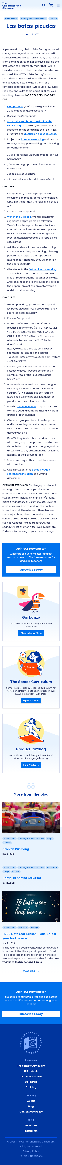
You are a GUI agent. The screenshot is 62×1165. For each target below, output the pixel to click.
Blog (31, 1106)
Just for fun (52, 867)
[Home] (11, 5)
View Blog (29, 971)
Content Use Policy (31, 1111)
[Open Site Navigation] (58, 5)
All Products (31, 1071)
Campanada (15, 106)
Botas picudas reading (43, 269)
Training (31, 1087)
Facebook (31, 1125)
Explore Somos (31, 700)
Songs (50, 838)
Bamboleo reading (32, 139)
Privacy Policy (31, 1151)
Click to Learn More (31, 633)
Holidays (34, 927)
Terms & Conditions (31, 1156)
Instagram (31, 1130)
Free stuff (23, 927)
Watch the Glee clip (19, 217)
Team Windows (26, 406)
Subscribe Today (31, 569)
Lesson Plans (11, 18)
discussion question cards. (40, 134)
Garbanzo (31, 1082)
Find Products (31, 764)
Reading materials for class (33, 18)
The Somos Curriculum (31, 1065)
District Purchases (31, 1076)
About (31, 1101)
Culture (53, 18)
